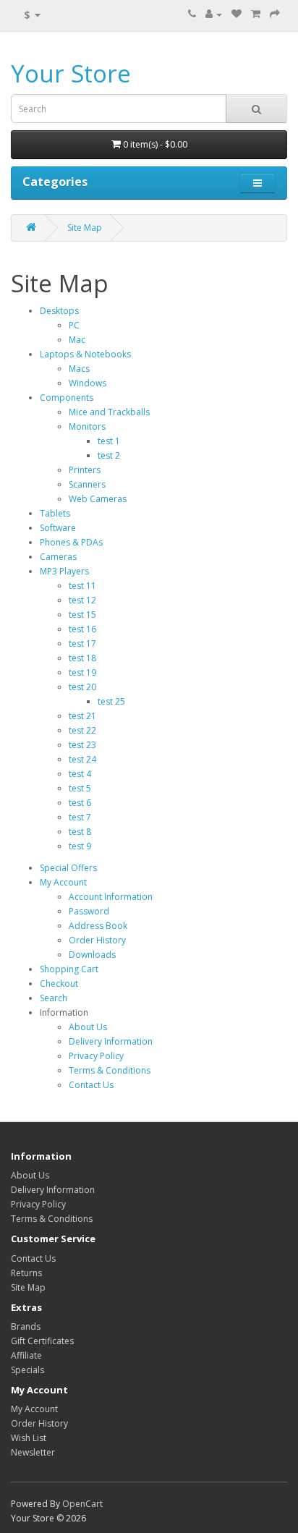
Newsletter (33, 1452)
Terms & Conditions (109, 1070)
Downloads (92, 954)
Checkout (59, 983)
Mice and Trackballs (109, 412)
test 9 (80, 846)
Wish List (28, 1438)
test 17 (82, 643)
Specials (27, 1370)
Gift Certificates (42, 1341)
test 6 (80, 803)
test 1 (109, 441)
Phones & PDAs (71, 542)
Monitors (87, 426)
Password (89, 911)
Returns (26, 1273)
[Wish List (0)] (236, 14)
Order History (97, 940)
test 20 (82, 687)
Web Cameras (98, 499)
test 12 (82, 600)
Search (53, 998)
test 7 (80, 817)
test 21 (82, 716)
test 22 (82, 730)
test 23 (82, 745)
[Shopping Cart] (255, 14)
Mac (77, 340)
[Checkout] (275, 14)
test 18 (82, 658)
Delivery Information (111, 1041)
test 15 (82, 614)
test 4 (80, 774)
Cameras (58, 557)
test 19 (82, 672)
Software (58, 528)
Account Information (111, 897)
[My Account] (213, 14)
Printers (85, 470)
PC (74, 325)
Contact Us (91, 1085)
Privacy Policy (96, 1056)
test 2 (109, 455)
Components (66, 397)
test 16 (82, 629)
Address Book (98, 926)
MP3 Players (64, 571)
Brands (26, 1326)
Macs (79, 368)
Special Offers (68, 868)
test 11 (82, 585)
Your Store (71, 73)
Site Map (84, 227)
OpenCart (82, 1504)
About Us (88, 1027)
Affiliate (26, 1355)
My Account (63, 882)
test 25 (111, 701)
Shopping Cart (69, 969)
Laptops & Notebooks (85, 354)
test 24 (82, 759)
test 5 (80, 788)
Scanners (87, 484)
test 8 (80, 831)
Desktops (59, 311)
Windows (87, 383)
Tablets (55, 513)
